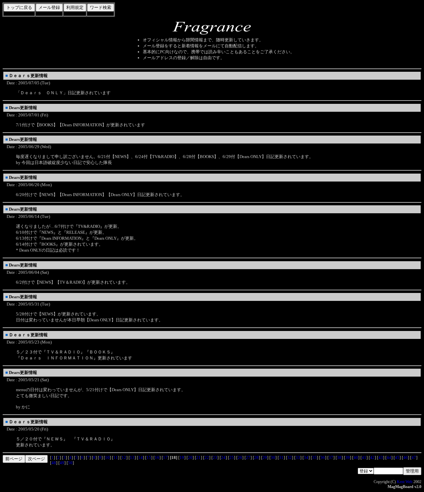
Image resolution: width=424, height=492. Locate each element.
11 (115, 457)
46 (405, 457)
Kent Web (404, 481)
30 (273, 457)
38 (339, 457)
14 (140, 457)
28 (256, 457)
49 (62, 462)
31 (281, 457)
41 (364, 457)
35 (314, 457)
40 (355, 457)
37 (331, 457)
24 (223, 457)
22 (206, 457)
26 (240, 457)
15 (148, 457)
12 (124, 457)
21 (198, 457)
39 (347, 457)
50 (70, 462)
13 (132, 457)
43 (380, 457)
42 (372, 457)
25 (231, 457)
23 (215, 457)
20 (190, 457)
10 (107, 457)
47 (413, 457)
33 (297, 457)
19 (182, 457)
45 (397, 457)
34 (306, 457)
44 (389, 457)
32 (289, 457)
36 (322, 457)
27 (248, 457)
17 (165, 457)
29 (264, 457)
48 (53, 462)
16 (157, 457)
